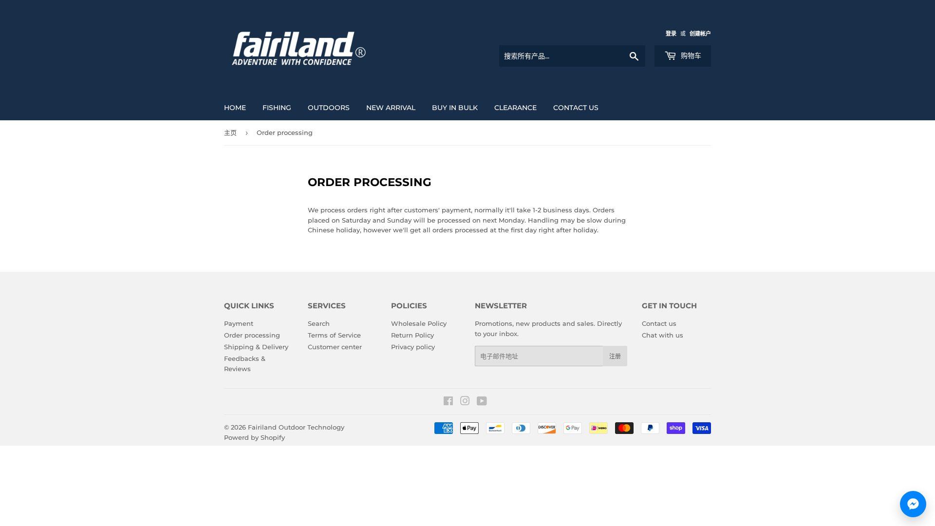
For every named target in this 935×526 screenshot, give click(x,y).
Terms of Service (334, 335)
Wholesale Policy (419, 323)
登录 (671, 33)
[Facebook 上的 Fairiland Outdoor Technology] (448, 402)
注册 (615, 356)
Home (235, 107)
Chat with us (662, 335)
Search (319, 323)
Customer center (335, 347)
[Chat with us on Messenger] (913, 504)
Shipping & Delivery (256, 347)
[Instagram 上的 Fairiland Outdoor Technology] (465, 402)
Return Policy (412, 335)
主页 (230, 132)
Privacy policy (413, 347)
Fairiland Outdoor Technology (296, 427)
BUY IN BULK (455, 107)
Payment (238, 323)
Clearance (515, 107)
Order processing (252, 335)
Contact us (575, 107)
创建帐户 (700, 33)
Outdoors (329, 107)
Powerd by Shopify (254, 437)
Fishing (276, 107)
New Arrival (390, 107)
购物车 (690, 55)
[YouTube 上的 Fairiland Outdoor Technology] (482, 402)
